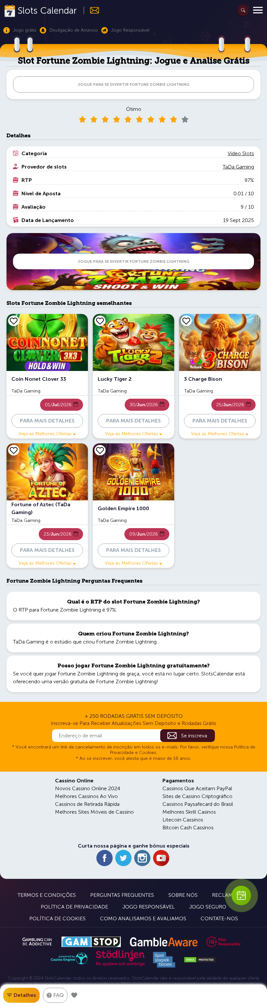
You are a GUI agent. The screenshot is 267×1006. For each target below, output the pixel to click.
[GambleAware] (163, 942)
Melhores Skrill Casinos (189, 812)
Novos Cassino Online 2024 (87, 788)
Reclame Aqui (231, 895)
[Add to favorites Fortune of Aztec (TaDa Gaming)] (13, 450)
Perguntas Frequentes (122, 895)
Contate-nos (219, 918)
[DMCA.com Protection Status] (200, 959)
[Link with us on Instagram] (142, 858)
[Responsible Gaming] (223, 942)
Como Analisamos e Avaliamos (143, 918)
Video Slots (241, 153)
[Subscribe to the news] (92, 10)
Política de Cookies (57, 918)
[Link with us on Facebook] (104, 858)
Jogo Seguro (207, 907)
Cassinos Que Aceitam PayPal (197, 788)
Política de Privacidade (74, 907)
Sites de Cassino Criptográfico (197, 796)
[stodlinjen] (120, 965)
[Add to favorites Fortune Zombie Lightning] (74, 995)
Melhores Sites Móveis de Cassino (94, 812)
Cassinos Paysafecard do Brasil (197, 804)
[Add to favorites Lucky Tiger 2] (99, 321)
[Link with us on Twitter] (123, 858)
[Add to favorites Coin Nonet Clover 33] (13, 321)
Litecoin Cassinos (182, 820)
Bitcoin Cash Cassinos (188, 827)
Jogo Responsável (148, 907)
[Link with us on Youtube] (161, 858)
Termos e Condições (47, 895)
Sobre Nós (183, 895)
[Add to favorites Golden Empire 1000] (99, 450)
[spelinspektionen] (164, 960)
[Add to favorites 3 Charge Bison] (186, 321)
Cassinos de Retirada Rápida (87, 804)
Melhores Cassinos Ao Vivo (86, 796)
